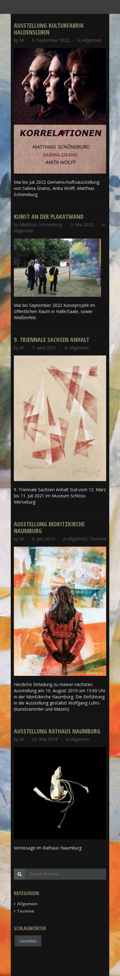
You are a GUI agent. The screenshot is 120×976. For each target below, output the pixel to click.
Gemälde (28, 941)
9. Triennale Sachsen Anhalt (51, 339)
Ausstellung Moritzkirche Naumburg (49, 527)
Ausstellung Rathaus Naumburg (57, 731)
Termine (98, 539)
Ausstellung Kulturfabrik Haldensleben (49, 28)
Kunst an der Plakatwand (49, 216)
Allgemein (92, 40)
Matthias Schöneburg (41, 224)
